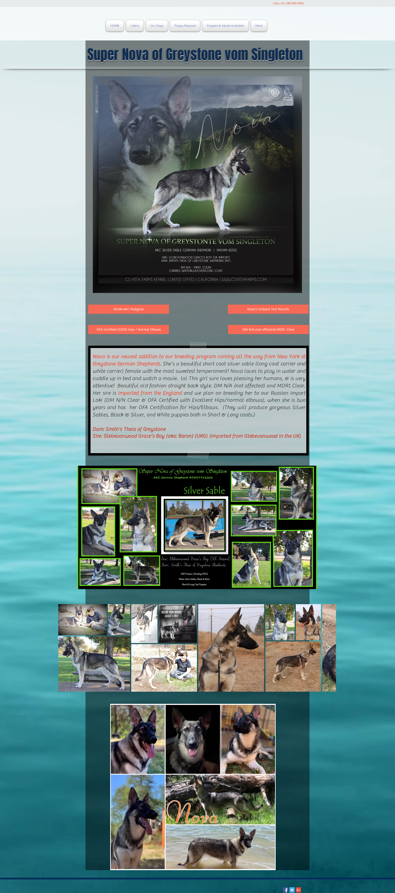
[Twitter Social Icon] (292, 890)
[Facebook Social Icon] (285, 890)
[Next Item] (328, 647)
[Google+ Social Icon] (298, 890)
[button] (268, 329)
